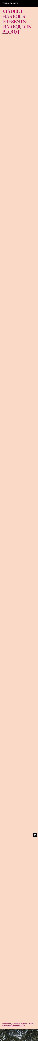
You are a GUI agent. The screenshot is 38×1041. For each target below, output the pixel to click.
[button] (34, 3)
